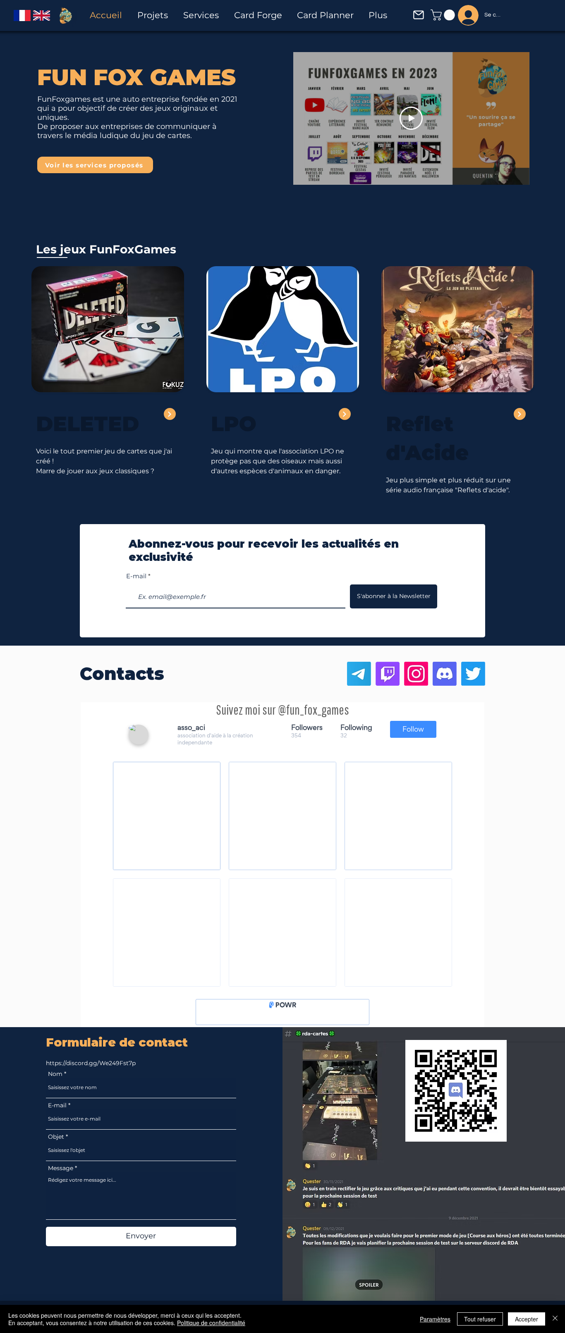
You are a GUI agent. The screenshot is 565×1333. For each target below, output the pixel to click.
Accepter (526, 1319)
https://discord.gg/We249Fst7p (91, 1069)
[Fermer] (555, 1319)
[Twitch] (388, 674)
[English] (41, 15)
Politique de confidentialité (211, 1323)
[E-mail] (359, 674)
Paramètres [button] (435, 1319)
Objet (56, 1143)
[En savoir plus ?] (345, 414)
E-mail (136, 576)
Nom (55, 1080)
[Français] (22, 15)
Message (60, 1174)
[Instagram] (416, 674)
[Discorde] (445, 674)
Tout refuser (480, 1319)
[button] (419, 14)
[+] (170, 414)
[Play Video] (411, 118)
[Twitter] (473, 674)
